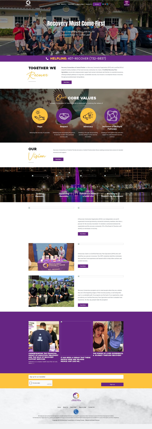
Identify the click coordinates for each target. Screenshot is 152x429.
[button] (121, 345)
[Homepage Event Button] (127, 1)
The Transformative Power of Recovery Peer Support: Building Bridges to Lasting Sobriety (107, 356)
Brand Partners (96, 420)
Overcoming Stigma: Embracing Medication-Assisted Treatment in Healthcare (76, 355)
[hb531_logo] (76, 409)
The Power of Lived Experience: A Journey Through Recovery (43, 354)
